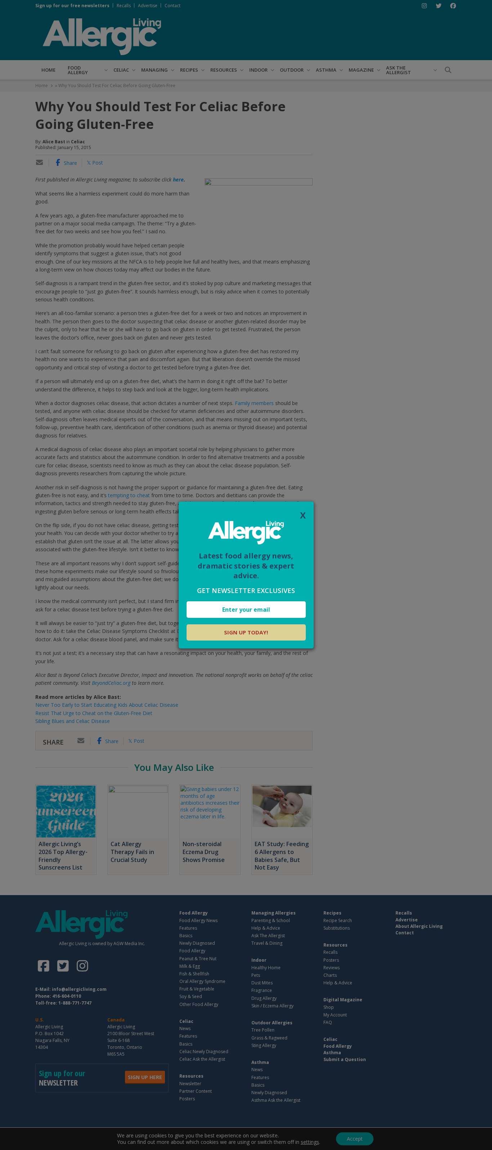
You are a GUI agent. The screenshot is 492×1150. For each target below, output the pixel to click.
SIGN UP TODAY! (246, 632)
